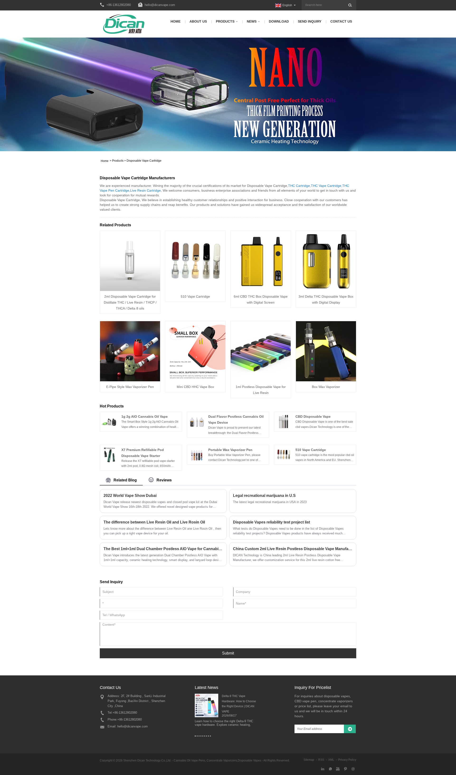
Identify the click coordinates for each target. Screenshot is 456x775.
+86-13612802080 (125, 712)
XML (331, 759)
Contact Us (341, 21)
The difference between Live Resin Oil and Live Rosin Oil (154, 522)
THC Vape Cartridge (326, 186)
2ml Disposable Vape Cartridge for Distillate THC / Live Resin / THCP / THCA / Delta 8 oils (130, 302)
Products (225, 21)
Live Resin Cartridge (145, 190)
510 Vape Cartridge (195, 296)
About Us (198, 21)
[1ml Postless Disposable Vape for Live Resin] (261, 351)
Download (279, 21)
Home (175, 21)
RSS (321, 759)
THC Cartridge (299, 186)
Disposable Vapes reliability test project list (271, 522)
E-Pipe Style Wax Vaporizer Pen (130, 387)
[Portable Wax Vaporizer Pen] (196, 454)
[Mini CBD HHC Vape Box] (195, 351)
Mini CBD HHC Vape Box (195, 387)
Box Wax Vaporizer (326, 387)
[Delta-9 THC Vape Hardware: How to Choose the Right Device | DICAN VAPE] (206, 705)
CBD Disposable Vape (313, 416)
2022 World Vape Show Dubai (130, 496)
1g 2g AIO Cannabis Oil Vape (144, 416)
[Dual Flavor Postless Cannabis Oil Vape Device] (196, 421)
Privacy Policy (347, 759)
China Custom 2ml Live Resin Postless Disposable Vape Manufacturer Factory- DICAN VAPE (292, 549)
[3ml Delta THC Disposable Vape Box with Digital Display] (326, 260)
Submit (228, 653)
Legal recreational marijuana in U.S (264, 496)
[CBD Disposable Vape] (283, 421)
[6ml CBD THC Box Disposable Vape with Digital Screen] (261, 260)
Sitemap (309, 759)
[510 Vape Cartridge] (195, 260)
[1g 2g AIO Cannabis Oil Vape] (109, 421)
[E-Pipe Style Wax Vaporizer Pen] (130, 351)
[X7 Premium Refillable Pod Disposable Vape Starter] (109, 454)
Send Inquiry (309, 21)
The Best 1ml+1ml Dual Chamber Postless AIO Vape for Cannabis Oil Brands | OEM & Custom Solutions (163, 549)
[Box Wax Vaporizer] (326, 351)
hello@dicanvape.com (160, 5)
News (251, 21)
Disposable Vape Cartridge (144, 160)
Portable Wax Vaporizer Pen (230, 450)
